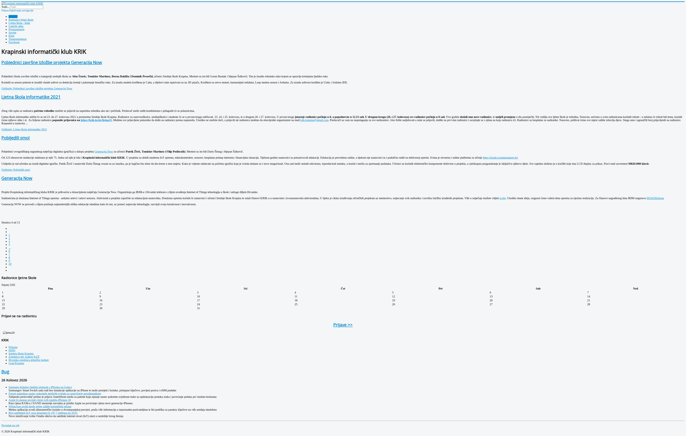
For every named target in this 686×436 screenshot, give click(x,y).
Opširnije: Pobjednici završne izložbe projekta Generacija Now (36, 88)
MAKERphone (655, 198)
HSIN (12, 350)
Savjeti (12, 32)
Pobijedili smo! (15, 138)
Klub (11, 35)
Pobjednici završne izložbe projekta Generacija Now (51, 62)
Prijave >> (343, 325)
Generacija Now (104, 151)
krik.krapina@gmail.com (314, 120)
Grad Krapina (16, 363)
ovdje (502, 198)
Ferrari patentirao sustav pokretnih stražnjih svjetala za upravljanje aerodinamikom (55, 393)
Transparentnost (17, 39)
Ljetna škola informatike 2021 (31, 97)
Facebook (14, 42)
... (10, 247)
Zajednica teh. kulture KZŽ (24, 356)
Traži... (5, 6)
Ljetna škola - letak (19, 22)
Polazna (13, 16)
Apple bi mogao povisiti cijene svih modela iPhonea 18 (40, 400)
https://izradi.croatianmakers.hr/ (500, 157)
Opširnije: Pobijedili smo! (15, 169)
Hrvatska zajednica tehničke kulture (29, 360)
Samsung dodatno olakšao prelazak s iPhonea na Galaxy (40, 387)
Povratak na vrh (10, 425)
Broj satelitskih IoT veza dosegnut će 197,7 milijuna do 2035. (43, 412)
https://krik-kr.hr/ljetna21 (96, 120)
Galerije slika (16, 26)
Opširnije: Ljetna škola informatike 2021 (24, 129)
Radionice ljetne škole (21, 19)
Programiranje (16, 29)
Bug (5, 371)
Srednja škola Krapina (21, 353)
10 (10, 263)
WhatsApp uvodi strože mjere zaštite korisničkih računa (40, 406)
